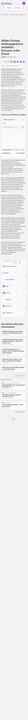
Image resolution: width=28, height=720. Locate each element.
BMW (7, 273)
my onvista (17, 8)
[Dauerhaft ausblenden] (24, 65)
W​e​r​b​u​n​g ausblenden (19, 26)
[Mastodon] (12, 62)
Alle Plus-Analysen (19, 411)
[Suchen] (23, 127)
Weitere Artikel (19, 375)
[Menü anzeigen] (3, 7)
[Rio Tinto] (3, 293)
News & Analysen (4, 14)
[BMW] (3, 273)
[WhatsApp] (18, 62)
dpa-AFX (3, 57)
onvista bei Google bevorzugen (11, 65)
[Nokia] (3, 286)
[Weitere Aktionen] (24, 269)
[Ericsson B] (3, 306)
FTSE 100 (8, 299)
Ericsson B (8, 306)
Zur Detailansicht (6, 153)
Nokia (7, 286)
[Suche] (23, 7)
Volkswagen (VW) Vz (11, 266)
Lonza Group (8, 312)
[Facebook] (15, 62)
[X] (21, 62)
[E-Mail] (24, 62)
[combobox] (13, 127)
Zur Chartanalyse (21, 153)
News (10, 14)
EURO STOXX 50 (9, 279)
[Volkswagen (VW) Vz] (3, 266)
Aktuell (9, 8)
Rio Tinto (7, 293)
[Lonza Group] (3, 313)
